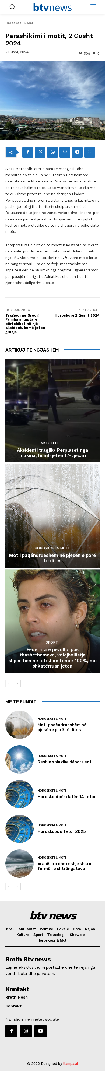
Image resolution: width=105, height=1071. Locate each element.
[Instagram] (26, 1031)
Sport (52, 642)
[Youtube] (40, 1031)
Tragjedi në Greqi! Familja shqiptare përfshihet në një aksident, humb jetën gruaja (25, 323)
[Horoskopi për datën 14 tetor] (19, 794)
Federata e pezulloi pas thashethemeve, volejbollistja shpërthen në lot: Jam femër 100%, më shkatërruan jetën (53, 658)
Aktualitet (52, 443)
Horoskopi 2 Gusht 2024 (77, 315)
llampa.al (70, 1064)
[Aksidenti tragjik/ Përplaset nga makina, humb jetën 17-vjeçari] (52, 410)
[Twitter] (40, 152)
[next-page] (17, 683)
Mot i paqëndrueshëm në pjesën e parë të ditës (52, 558)
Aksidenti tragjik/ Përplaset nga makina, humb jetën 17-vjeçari (52, 452)
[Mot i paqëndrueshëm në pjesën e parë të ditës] (52, 516)
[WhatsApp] (52, 152)
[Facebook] (27, 152)
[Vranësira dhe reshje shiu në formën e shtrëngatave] (19, 863)
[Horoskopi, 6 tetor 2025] (19, 829)
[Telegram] (77, 152)
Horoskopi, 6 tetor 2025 (62, 831)
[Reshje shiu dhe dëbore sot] (19, 759)
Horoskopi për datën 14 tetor (67, 796)
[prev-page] (8, 683)
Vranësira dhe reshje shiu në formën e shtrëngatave (66, 866)
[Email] (65, 152)
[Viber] (89, 152)
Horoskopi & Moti (19, 23)
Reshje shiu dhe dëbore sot (65, 762)
